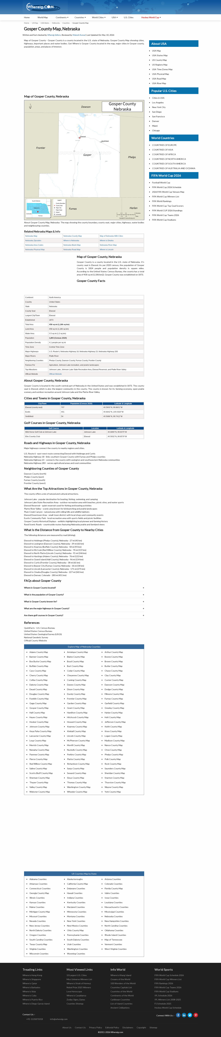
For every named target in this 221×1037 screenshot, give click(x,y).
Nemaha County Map (39, 750)
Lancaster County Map (40, 736)
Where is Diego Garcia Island (36, 1003)
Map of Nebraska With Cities (111, 236)
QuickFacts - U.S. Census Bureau (39, 628)
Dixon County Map (75, 689)
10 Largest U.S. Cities (77, 975)
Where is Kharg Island (120, 975)
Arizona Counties (113, 879)
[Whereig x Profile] (190, 1015)
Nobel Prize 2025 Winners (79, 987)
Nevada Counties (37, 921)
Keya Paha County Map (40, 731)
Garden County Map (76, 703)
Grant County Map (76, 708)
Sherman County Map (39, 777)
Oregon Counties (37, 935)
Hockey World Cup (150, 17)
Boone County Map (114, 656)
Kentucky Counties (76, 902)
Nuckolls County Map (77, 750)
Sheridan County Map (115, 773)
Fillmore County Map (114, 694)
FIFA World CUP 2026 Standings (167, 210)
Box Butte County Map (40, 661)
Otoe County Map (113, 750)
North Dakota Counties (40, 930)
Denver (155, 121)
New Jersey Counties (39, 925)
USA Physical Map (160, 74)
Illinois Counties (37, 897)
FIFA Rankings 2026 (164, 983)
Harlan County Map (114, 712)
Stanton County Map (114, 777)
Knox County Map (113, 731)
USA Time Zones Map (162, 69)
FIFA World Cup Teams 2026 (165, 215)
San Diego (157, 112)
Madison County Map (115, 740)
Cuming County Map (76, 680)
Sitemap (153, 1027)
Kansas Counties (37, 902)
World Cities (98, 17)
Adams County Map (38, 652)
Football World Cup (161, 182)
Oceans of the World (120, 979)
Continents (61, 17)
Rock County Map (113, 764)
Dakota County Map (38, 684)
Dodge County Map (114, 689)
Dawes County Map (76, 684)
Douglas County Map (39, 694)
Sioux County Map (75, 777)
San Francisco (158, 116)
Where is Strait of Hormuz (79, 983)
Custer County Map (114, 680)
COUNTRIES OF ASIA (162, 149)
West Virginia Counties (116, 949)
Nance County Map (114, 745)
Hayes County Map (38, 717)
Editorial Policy (112, 1027)
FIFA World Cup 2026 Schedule (166, 187)
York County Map (113, 791)
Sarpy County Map (75, 768)
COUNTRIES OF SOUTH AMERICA (169, 163)
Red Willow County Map (40, 764)
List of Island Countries (121, 1003)
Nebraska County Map (72, 236)
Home (27, 17)
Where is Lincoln (107, 250)
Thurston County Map (115, 782)
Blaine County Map (76, 656)
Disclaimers (128, 1027)
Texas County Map (38, 944)
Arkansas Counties (38, 883)
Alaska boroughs (75, 879)
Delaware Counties (76, 888)
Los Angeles (158, 102)
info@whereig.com (59, 1019)
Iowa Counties (111, 897)
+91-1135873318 (34, 1019)
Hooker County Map (38, 722)
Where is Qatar (30, 983)
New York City (159, 107)
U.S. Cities (129, 17)
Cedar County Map (76, 670)
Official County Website (35, 640)
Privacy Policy (95, 1027)
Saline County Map (38, 768)
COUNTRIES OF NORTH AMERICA (169, 159)
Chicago (156, 130)
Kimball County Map (76, 731)
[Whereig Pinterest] (195, 1015)
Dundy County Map (76, 694)
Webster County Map (39, 791)
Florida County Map (114, 888)
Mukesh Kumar (79, 35)
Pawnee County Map (39, 754)
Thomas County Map (77, 782)
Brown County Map (114, 661)
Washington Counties (77, 949)
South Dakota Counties (78, 939)
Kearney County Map (77, 726)
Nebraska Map (31, 236)
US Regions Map (159, 64)
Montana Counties (76, 916)
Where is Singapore (32, 979)
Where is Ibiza (29, 991)
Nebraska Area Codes (34, 245)
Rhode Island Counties (115, 935)
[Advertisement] (84, 71)
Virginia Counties (37, 949)
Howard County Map (76, 722)
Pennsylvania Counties (78, 935)
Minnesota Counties (76, 911)
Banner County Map (38, 656)
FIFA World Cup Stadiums (164, 219)
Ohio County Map (75, 930)
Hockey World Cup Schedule (168, 1007)
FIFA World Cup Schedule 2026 (169, 975)
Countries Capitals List (121, 987)
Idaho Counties (112, 893)
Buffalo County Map (38, 666)
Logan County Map (113, 736)
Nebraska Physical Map (35, 250)
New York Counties (76, 921)
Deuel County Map (38, 689)
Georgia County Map (39, 893)
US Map (35, 23)
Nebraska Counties (114, 916)
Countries (79, 17)
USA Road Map (159, 78)
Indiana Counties (75, 897)
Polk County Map (113, 759)
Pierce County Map (38, 759)
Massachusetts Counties (116, 907)
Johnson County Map (39, 726)
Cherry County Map (38, 675)
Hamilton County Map (77, 712)
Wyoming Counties (76, 953)
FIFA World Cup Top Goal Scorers (168, 206)
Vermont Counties (113, 944)
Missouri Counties (38, 916)
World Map (43, 17)
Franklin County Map (39, 698)
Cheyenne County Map (78, 675)
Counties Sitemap (75, 1003)
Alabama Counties (38, 879)
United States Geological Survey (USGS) (43, 634)
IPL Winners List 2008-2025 (168, 999)
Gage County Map (38, 703)
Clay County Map (113, 675)
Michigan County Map (39, 911)
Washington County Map (79, 787)
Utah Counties (74, 944)
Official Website (55, 374)
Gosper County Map (39, 708)
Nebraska (56, 23)
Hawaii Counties (74, 893)
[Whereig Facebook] (178, 1015)
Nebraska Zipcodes (33, 241)
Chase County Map (114, 670)
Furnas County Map (114, 698)
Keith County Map (113, 726)
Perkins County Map (76, 754)
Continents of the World (122, 995)
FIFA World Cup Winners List (165, 196)
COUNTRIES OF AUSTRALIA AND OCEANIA (173, 168)
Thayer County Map (38, 782)
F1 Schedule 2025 (163, 1003)
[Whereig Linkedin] (184, 1015)
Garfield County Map (114, 703)
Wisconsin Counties (38, 953)
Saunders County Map (115, 768)
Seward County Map (76, 773)
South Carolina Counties (40, 939)
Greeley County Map (114, 708)
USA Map (156, 50)
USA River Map (159, 83)
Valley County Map (38, 787)
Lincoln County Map (76, 736)
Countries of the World (121, 991)
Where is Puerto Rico (33, 999)
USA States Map (160, 55)
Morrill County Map (76, 745)
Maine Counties (36, 907)
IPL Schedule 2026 (163, 995)
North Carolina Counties (116, 925)
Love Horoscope (74, 991)
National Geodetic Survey (36, 637)
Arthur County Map (114, 652)
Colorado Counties (113, 883)
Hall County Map (37, 712)
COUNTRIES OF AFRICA (164, 154)
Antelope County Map (77, 652)
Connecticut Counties (40, 888)
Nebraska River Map (108, 245)
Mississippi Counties (114, 911)
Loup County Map (37, 740)
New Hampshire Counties (117, 921)
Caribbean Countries (120, 999)
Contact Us (80, 1027)
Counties (66, 23)
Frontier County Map (77, 698)
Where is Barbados (31, 987)
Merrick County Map (39, 745)
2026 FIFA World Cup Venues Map (168, 192)
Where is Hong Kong (32, 975)
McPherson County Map (78, 740)
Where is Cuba (29, 995)
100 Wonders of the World (123, 983)
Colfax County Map (38, 680)
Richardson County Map (78, 764)
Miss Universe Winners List (79, 979)
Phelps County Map (114, 754)
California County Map (77, 883)
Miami (155, 125)
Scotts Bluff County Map (41, 773)
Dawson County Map (114, 684)
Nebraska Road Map (71, 250)
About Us (66, 1027)
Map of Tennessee (113, 939)
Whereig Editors (54, 35)
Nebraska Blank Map (72, 245)
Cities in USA (158, 98)
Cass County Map (37, 670)
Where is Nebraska (71, 241)
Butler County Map (114, 666)
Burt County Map (75, 666)
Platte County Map (76, 759)
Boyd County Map (75, 661)
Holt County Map (113, 717)
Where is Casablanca (76, 995)
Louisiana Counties (114, 902)
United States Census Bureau (38, 631)
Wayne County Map (114, 787)
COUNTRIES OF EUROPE (164, 145)
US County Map (159, 60)
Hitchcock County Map (78, 717)
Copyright (141, 1027)
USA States (45, 23)
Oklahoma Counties (114, 930)
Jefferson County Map (115, 722)
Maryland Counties (76, 907)
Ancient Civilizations (120, 1007)
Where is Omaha (107, 241)
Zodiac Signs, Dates (76, 999)
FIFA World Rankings (162, 201)
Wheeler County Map (77, 791)
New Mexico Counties (77, 925)
